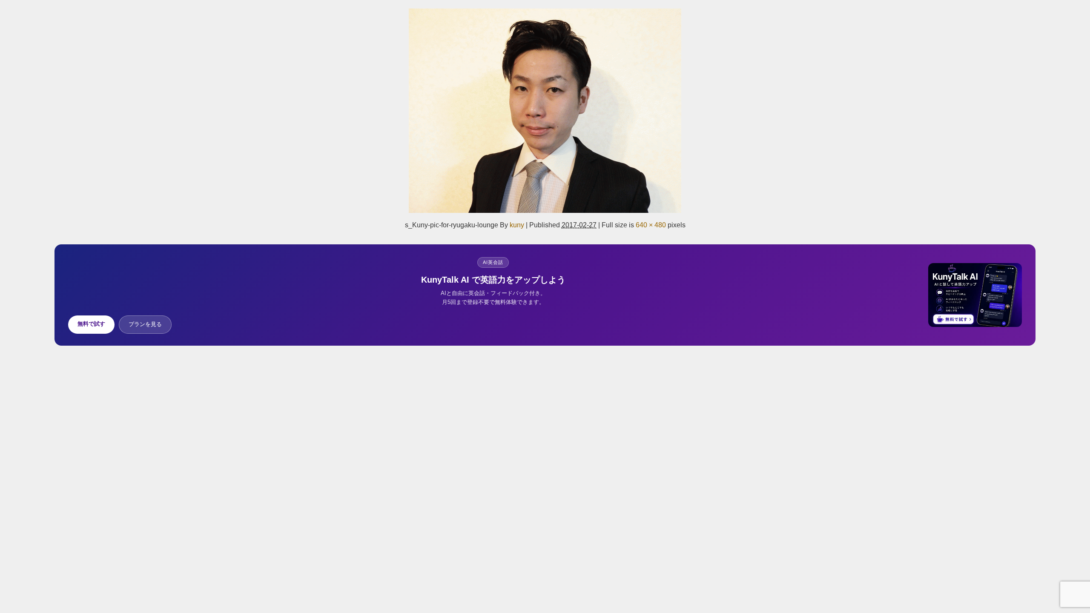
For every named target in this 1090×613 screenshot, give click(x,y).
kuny (517, 224)
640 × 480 (651, 224)
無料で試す (91, 324)
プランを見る (145, 324)
